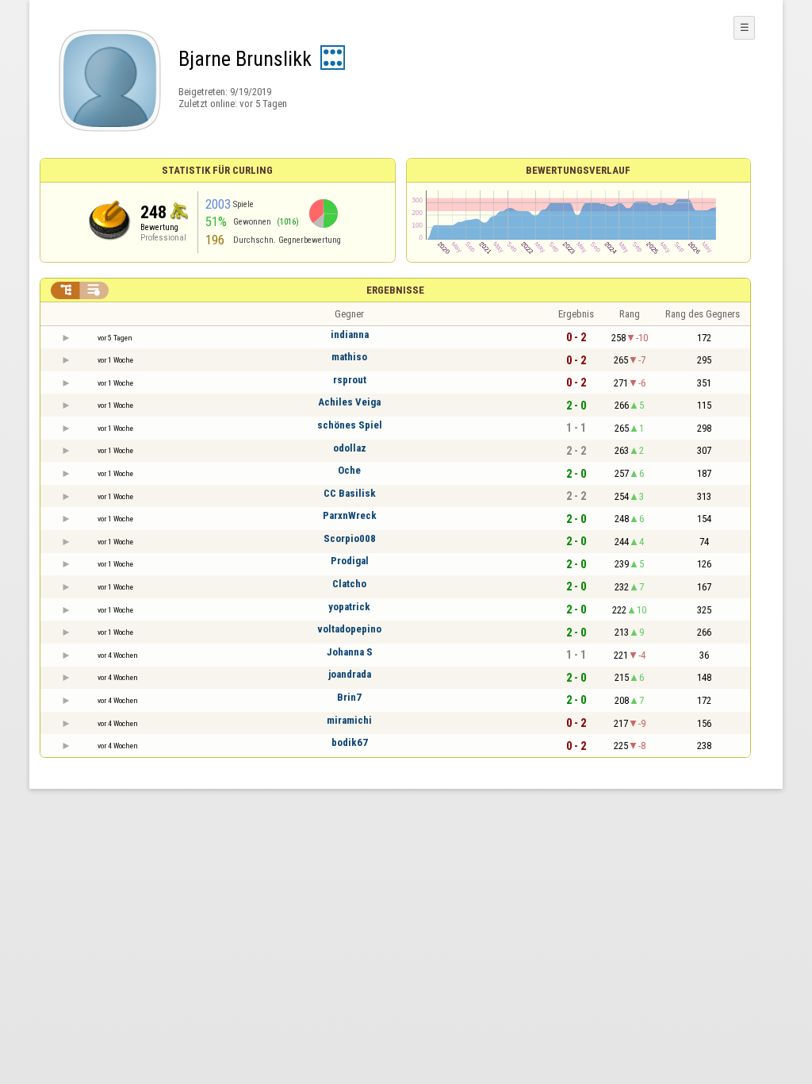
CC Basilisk (350, 493)
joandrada (349, 674)
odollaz (349, 448)
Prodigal (350, 561)
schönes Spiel (349, 425)
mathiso (349, 357)
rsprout (349, 380)
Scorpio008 (350, 538)
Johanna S (350, 652)
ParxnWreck (350, 515)
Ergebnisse (395, 290)
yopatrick (349, 607)
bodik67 (349, 742)
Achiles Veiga (349, 402)
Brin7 (349, 697)
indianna (350, 334)
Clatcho (349, 584)
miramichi (349, 720)
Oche (349, 470)
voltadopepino (349, 629)
